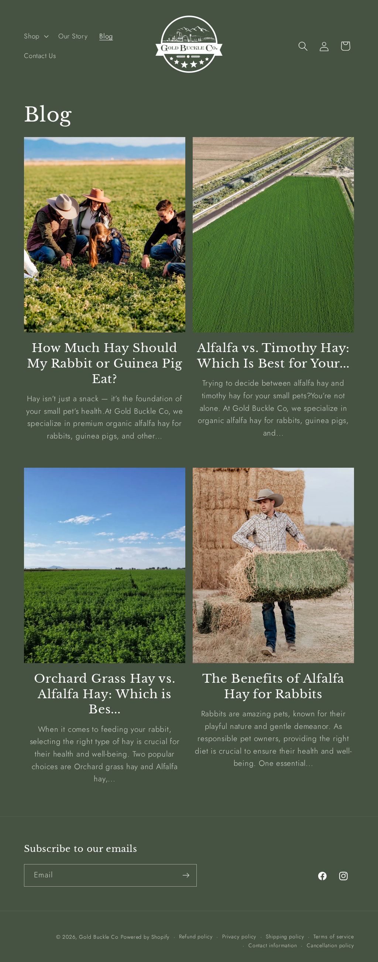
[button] (35, 36)
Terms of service (333, 936)
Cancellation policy (330, 945)
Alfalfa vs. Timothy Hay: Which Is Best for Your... (273, 356)
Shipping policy (285, 936)
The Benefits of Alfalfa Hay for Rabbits (273, 686)
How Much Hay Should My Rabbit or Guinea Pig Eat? (104, 363)
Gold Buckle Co (98, 937)
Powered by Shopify (145, 937)
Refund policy (196, 936)
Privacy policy (239, 936)
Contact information (272, 945)
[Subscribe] (185, 875)
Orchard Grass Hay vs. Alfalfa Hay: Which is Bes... (104, 694)
